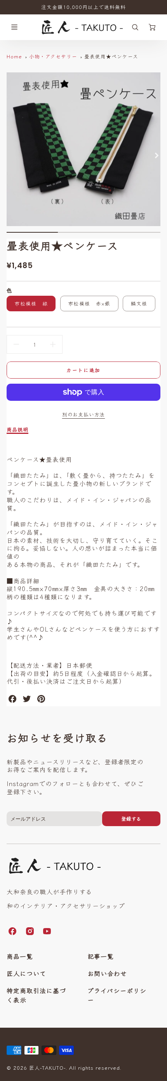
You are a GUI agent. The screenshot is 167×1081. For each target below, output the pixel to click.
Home (14, 56)
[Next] (156, 156)
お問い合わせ (107, 973)
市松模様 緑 (31, 303)
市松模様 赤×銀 (89, 303)
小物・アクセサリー (53, 56)
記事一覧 (100, 956)
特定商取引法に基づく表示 (36, 995)
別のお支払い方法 (83, 414)
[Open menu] (14, 27)
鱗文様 (139, 303)
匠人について (26, 973)
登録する (131, 818)
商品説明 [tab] (17, 429)
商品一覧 (20, 956)
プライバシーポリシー (116, 995)
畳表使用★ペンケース (111, 56)
